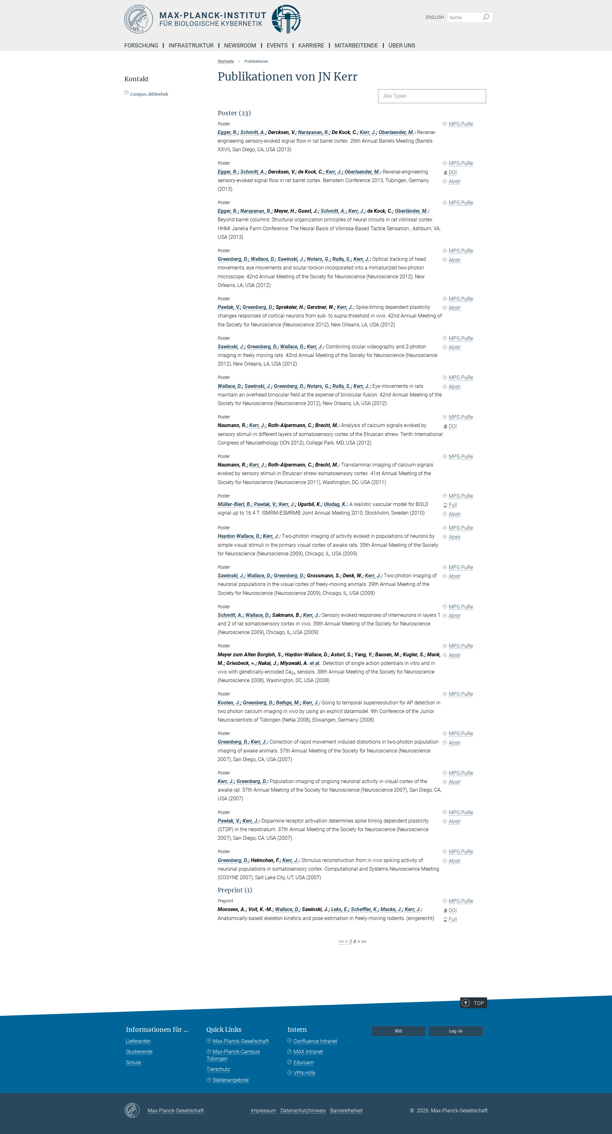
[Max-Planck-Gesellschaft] (136, 1110)
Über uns (402, 45)
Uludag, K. (335, 504)
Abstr (455, 181)
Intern (297, 1029)
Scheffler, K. (364, 909)
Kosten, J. (229, 703)
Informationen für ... (157, 1029)
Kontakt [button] (136, 79)
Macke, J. (391, 909)
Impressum (263, 1111)
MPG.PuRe (461, 124)
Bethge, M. (288, 703)
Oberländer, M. (411, 211)
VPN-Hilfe (304, 1073)
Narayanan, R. (313, 132)
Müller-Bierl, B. (234, 504)
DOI (453, 172)
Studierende (139, 1052)
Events (277, 45)
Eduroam (304, 1062)
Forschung (141, 45)
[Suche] (485, 17)
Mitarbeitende (356, 45)
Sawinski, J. (291, 259)
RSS (398, 1031)
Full (453, 505)
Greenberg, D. (233, 259)
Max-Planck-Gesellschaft (241, 1041)
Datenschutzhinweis (303, 1111)
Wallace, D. (263, 259)
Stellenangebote (231, 1080)
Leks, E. (339, 909)
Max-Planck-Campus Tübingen (233, 1055)
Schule (133, 1062)
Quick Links (224, 1029)
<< (341, 941)
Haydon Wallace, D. (239, 536)
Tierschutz (218, 1069)
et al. (315, 663)
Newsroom (240, 45)
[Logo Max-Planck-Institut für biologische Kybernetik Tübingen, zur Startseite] (243, 19)
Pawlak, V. (229, 307)
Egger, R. (228, 132)
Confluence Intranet (315, 1041)
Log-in (456, 1031)
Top (479, 1003)
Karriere (311, 45)
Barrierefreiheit (346, 1111)
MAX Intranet (308, 1052)
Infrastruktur (191, 45)
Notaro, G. (318, 259)
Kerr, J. (368, 132)
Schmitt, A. (253, 132)
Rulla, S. (341, 259)
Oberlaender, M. (396, 132)
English (435, 17)
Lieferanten (138, 1041)
